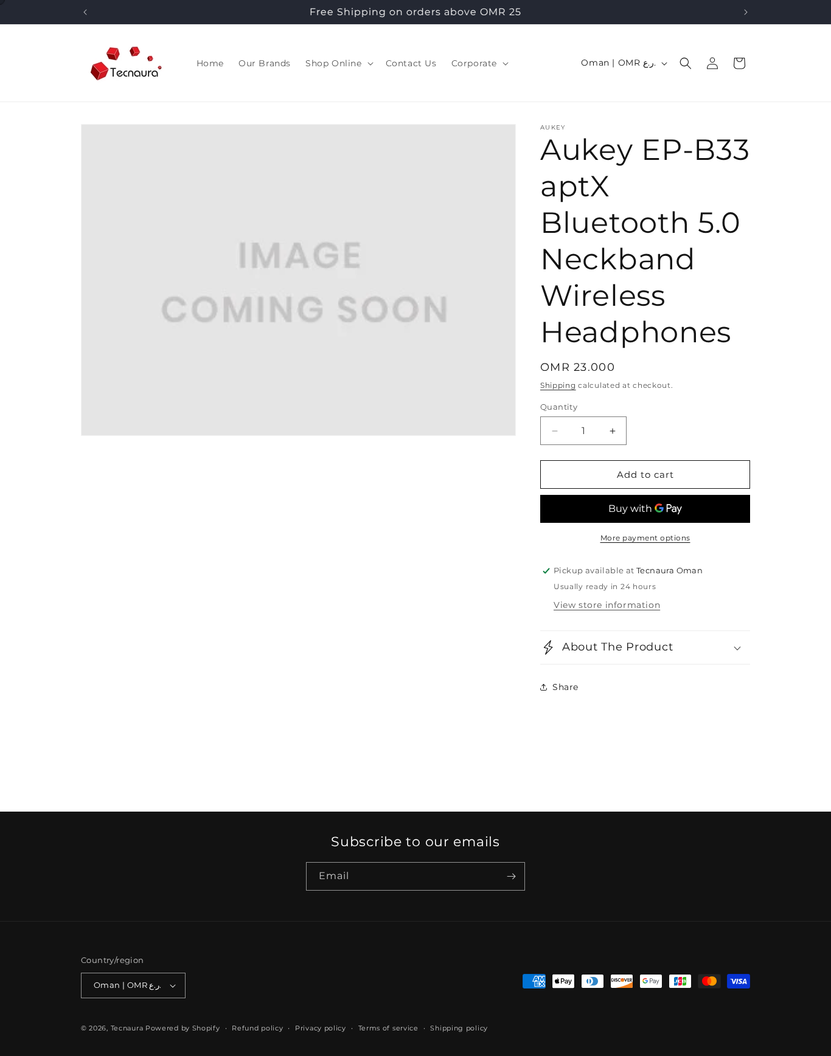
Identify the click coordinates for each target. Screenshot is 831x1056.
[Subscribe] (511, 876)
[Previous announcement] (85, 12)
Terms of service (388, 1028)
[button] (338, 63)
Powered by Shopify (182, 1028)
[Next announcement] (745, 12)
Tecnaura (127, 1028)
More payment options (645, 537)
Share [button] (565, 687)
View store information (607, 604)
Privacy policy (320, 1028)
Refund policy (257, 1028)
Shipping (558, 385)
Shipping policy (459, 1028)
